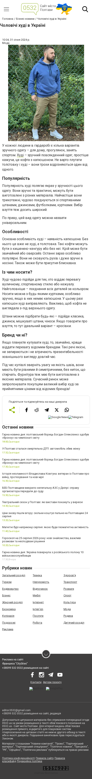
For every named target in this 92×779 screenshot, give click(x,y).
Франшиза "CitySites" (15, 663)
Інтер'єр (38, 609)
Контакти (36, 682)
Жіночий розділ (12, 602)
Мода (67, 609)
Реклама (7, 629)
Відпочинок (40, 588)
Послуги (38, 615)
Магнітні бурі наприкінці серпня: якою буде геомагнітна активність (45, 527)
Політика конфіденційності (18, 758)
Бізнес (6, 595)
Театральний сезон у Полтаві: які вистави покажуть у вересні (42, 502)
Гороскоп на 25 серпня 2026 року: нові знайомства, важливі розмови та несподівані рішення (41, 539)
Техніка (37, 575)
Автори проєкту (52, 682)
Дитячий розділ (74, 622)
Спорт (67, 595)
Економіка (9, 609)
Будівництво (10, 588)
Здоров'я (70, 575)
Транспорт (70, 582)
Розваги (69, 588)
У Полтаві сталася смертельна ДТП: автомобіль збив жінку (41, 448)
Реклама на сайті (12, 659)
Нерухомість (41, 582)
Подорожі (8, 622)
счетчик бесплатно (46, 773)
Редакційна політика (29, 761)
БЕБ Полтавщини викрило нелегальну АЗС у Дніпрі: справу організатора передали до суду (40, 489)
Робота (37, 622)
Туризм (7, 582)
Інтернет (38, 602)
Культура (70, 602)
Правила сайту (45, 758)
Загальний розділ (13, 575)
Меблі (36, 595)
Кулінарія (8, 615)
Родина (68, 615)
